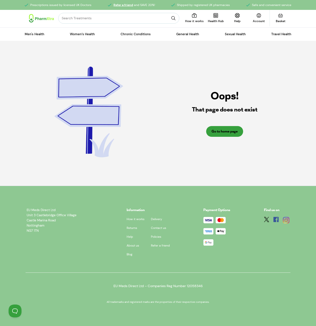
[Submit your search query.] (173, 18)
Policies (156, 237)
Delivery (156, 219)
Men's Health (34, 34)
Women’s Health (82, 34)
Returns (132, 228)
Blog (129, 254)
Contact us (158, 228)
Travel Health (281, 34)
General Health (187, 34)
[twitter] (266, 221)
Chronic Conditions (136, 34)
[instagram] (286, 221)
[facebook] (276, 221)
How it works (135, 219)
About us (133, 245)
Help (130, 237)
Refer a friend (123, 5)
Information (136, 210)
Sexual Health (235, 34)
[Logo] (41, 18)
